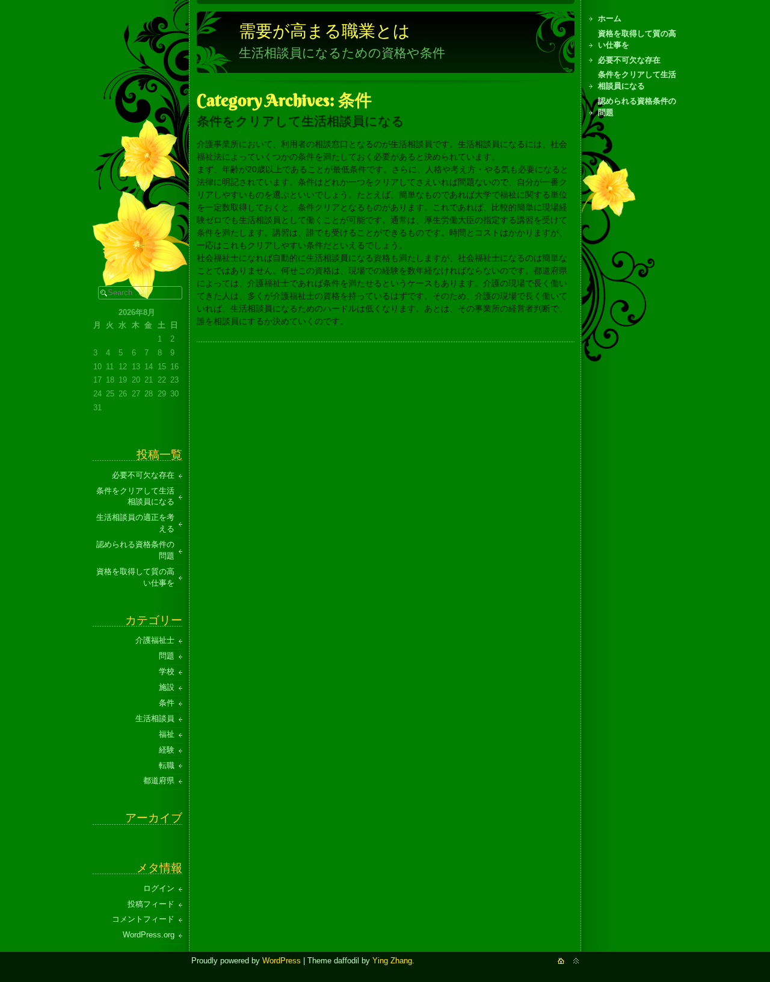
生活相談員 (154, 719)
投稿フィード (151, 904)
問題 (166, 656)
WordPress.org (148, 935)
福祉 (166, 734)
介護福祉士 (154, 640)
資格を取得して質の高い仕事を (637, 39)
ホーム (609, 18)
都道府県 (158, 781)
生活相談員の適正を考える (135, 523)
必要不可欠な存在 (629, 60)
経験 (166, 750)
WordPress (281, 961)
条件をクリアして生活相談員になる (637, 80)
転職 (166, 766)
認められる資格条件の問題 (637, 107)
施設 (166, 687)
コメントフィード (143, 919)
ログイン (158, 888)
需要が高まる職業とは (324, 30)
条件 (166, 703)
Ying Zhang (392, 961)
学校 (166, 672)
